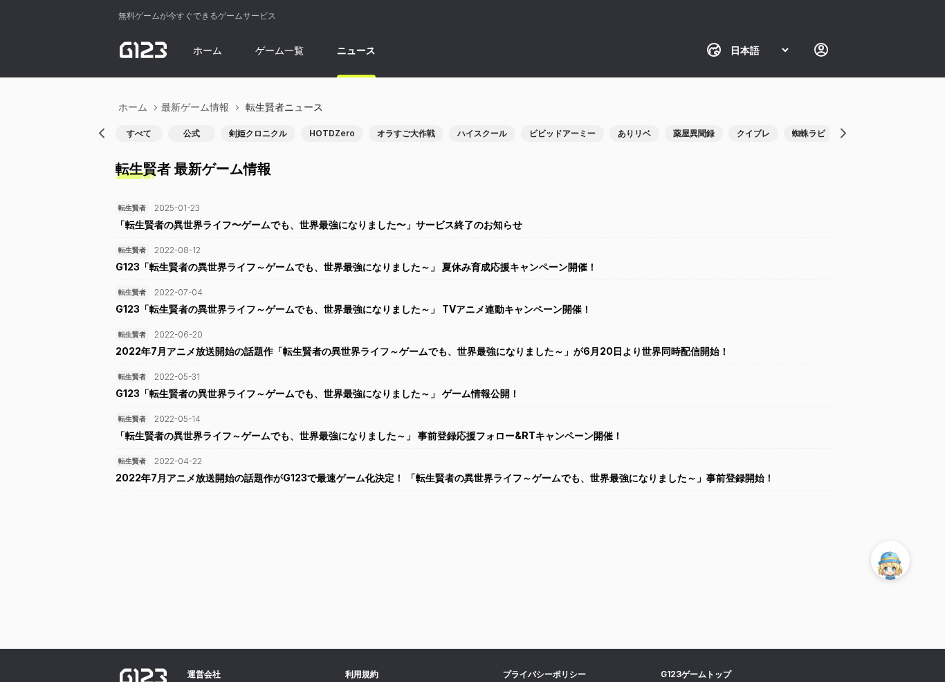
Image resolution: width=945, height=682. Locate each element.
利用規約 (361, 674)
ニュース (356, 50)
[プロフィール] (821, 50)
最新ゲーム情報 (195, 107)
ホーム (207, 50)
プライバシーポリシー (544, 674)
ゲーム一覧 (279, 50)
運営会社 (204, 674)
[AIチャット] (890, 560)
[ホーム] (143, 50)
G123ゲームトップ (696, 674)
